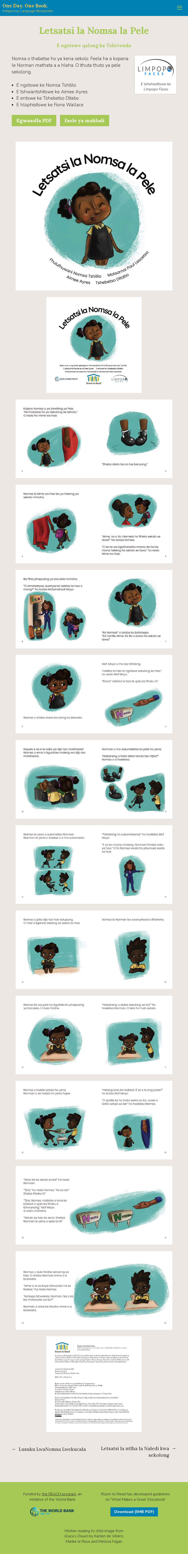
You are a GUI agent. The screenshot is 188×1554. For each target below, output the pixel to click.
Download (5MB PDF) (134, 1511)
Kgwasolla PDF (34, 121)
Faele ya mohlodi (85, 121)
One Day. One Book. (25, 6)
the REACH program (59, 1494)
